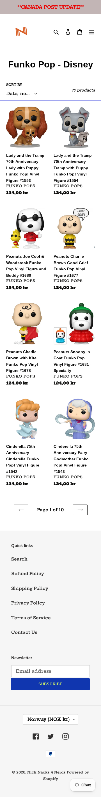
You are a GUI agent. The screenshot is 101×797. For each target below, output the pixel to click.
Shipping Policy (29, 588)
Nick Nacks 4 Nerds (46, 772)
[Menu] (91, 32)
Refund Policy (27, 573)
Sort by (14, 85)
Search (19, 559)
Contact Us (24, 632)
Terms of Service (31, 617)
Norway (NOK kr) (48, 719)
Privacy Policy (28, 603)
